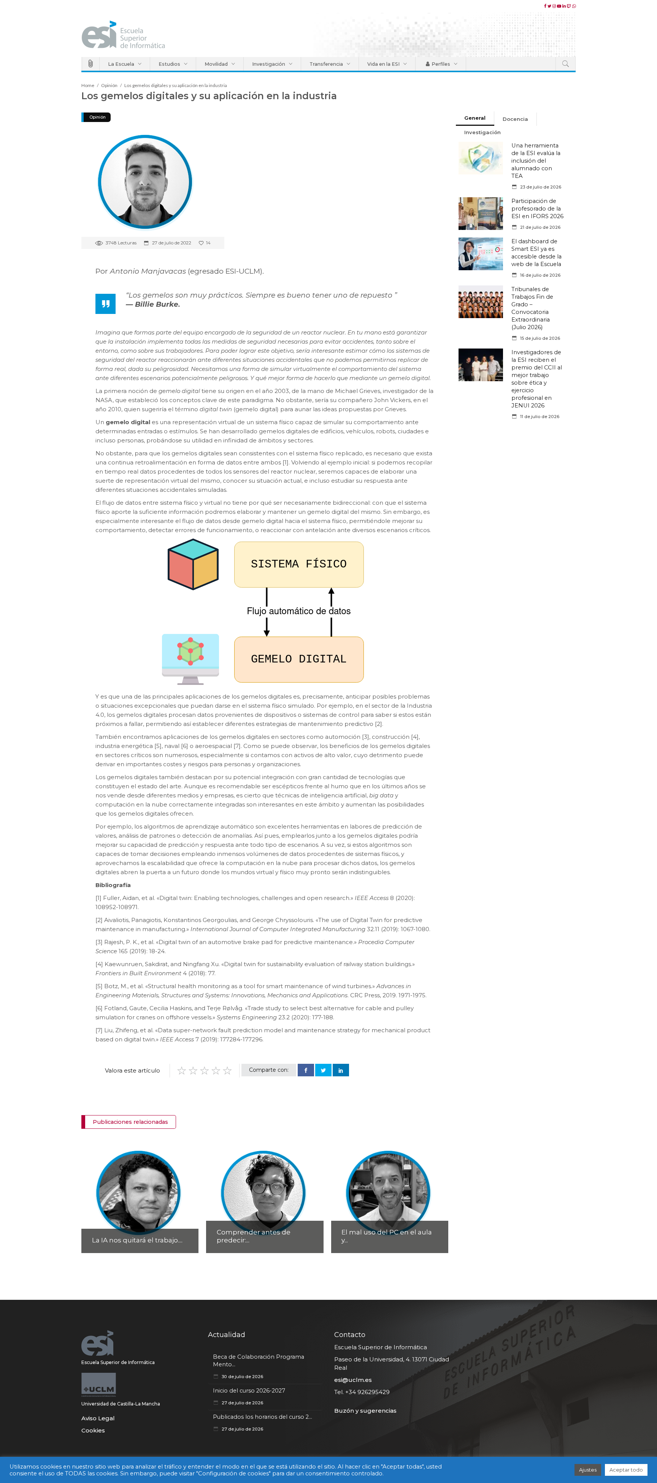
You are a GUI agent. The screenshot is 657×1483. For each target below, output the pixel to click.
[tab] (475, 118)
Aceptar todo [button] (626, 1470)
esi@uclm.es (353, 1379)
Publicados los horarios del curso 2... (262, 1416)
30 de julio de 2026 (242, 1376)
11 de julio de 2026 (539, 416)
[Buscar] (565, 64)
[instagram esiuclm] (554, 6)
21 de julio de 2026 (539, 227)
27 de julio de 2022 (171, 243)
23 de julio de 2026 (540, 187)
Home (87, 85)
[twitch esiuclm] (569, 6)
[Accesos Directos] (90, 64)
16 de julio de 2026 (539, 275)
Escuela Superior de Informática (118, 1362)
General (475, 118)
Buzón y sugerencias (365, 1410)
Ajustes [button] (588, 1470)
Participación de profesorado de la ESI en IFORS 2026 (537, 209)
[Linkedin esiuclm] (564, 6)
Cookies (93, 1430)
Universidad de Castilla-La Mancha (120, 1404)
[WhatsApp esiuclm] (574, 6)
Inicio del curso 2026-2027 (249, 1390)
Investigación (482, 132)
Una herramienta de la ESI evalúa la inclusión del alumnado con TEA (535, 160)
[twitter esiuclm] (550, 6)
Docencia (515, 119)
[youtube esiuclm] (559, 6)
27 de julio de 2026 (242, 1402)
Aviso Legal (98, 1418)
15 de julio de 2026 (539, 338)
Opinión (109, 85)
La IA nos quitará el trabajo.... (137, 1240)
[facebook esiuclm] (546, 6)
